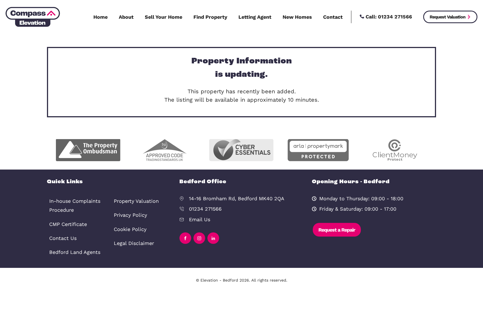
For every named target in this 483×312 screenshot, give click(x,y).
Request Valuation (447, 17)
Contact (333, 17)
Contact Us (63, 238)
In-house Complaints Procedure (74, 205)
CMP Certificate (68, 224)
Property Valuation (136, 201)
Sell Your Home (163, 17)
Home (100, 17)
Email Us (199, 219)
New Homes (297, 17)
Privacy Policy (130, 215)
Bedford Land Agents (74, 252)
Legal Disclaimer (134, 243)
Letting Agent (254, 17)
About (126, 17)
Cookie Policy (130, 229)
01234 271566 (205, 209)
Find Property (210, 17)
